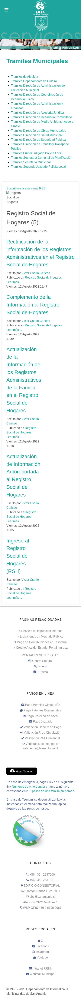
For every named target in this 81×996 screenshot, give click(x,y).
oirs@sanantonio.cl (42, 896)
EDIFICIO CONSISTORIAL (42, 885)
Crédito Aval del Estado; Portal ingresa (42, 647)
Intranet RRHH (43, 968)
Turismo (42, 672)
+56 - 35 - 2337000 (42, 874)
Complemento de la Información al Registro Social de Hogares (32, 304)
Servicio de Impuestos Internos (41, 630)
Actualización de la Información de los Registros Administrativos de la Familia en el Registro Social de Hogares (23, 379)
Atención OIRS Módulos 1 (40, 902)
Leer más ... (14, 282)
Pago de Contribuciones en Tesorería (42, 642)
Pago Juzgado (42, 721)
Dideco (42, 666)
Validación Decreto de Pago (42, 727)
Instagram (42, 951)
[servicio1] (40, 35)
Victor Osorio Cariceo (35, 273)
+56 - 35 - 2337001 (42, 880)
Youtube (42, 957)
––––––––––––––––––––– (40, 962)
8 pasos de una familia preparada (52, 791)
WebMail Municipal (42, 974)
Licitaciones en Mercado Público (41, 636)
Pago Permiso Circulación (42, 704)
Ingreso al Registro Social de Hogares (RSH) (17, 556)
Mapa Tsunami (24, 771)
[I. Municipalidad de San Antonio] (40, 8)
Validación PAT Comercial (42, 738)
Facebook (42, 946)
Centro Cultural (42, 660)
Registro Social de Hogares (43, 277)
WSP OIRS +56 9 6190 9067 (42, 907)
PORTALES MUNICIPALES (40, 655)
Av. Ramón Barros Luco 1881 (40, 891)
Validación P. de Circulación (42, 732)
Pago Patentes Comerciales (42, 710)
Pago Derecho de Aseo (42, 716)
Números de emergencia (28, 786)
